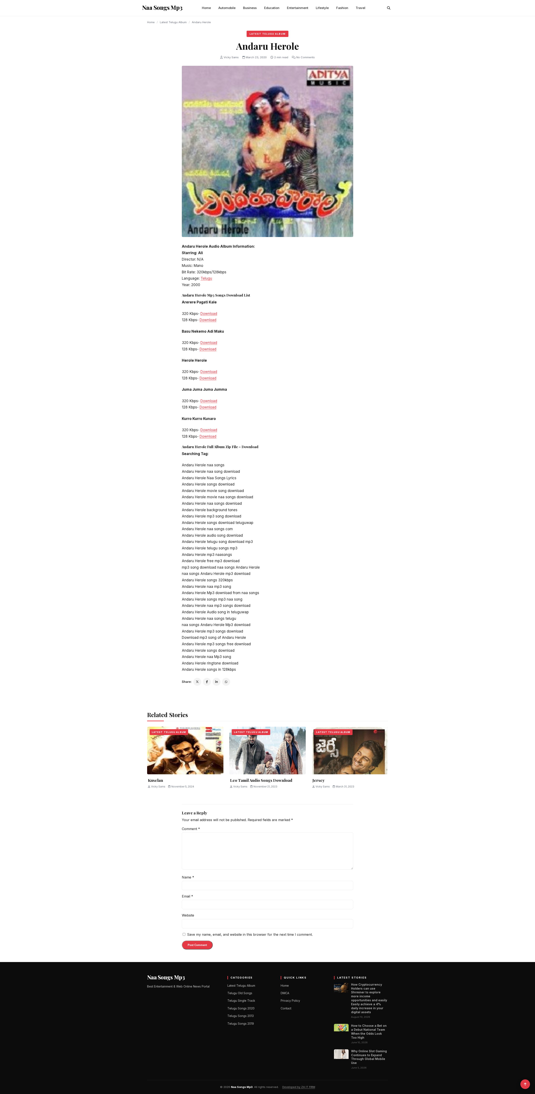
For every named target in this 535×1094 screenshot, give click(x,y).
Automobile (227, 8)
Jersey (318, 780)
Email (187, 896)
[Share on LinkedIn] (216, 682)
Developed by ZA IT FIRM (298, 1087)
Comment (191, 829)
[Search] (389, 8)
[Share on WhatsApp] (226, 682)
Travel (360, 8)
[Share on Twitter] (197, 682)
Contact (286, 1008)
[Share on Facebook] (207, 682)
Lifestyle (322, 8)
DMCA (285, 993)
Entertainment (297, 8)
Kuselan (155, 780)
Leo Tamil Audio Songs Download (261, 780)
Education (271, 8)
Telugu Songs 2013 (240, 1016)
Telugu (206, 278)
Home (206, 8)
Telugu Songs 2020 (241, 1008)
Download (208, 314)
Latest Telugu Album (173, 22)
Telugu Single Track (241, 1000)
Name (188, 877)
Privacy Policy (290, 1000)
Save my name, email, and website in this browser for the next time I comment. (250, 934)
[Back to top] (525, 1084)
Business (250, 8)
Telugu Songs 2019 (240, 1023)
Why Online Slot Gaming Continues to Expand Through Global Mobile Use (369, 1057)
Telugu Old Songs (239, 993)
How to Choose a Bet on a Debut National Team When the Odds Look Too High (369, 1031)
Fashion (342, 8)
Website (188, 915)
